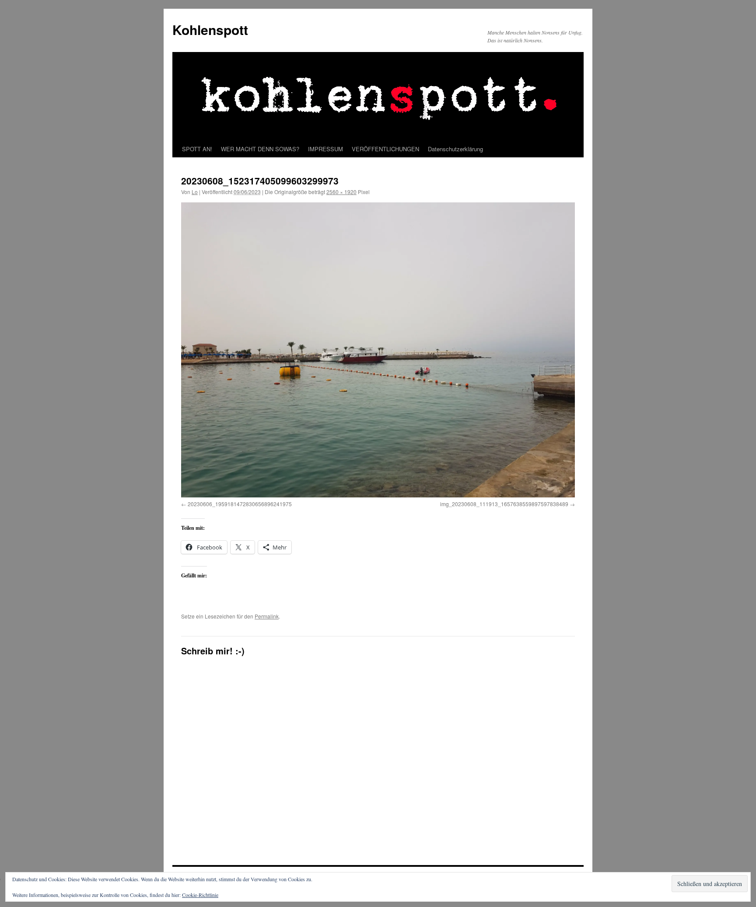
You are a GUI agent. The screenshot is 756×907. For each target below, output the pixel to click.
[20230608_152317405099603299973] (378, 349)
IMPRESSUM (325, 149)
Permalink (267, 616)
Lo (195, 191)
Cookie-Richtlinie (200, 894)
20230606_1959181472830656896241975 (240, 503)
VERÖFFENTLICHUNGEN (385, 149)
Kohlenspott (210, 29)
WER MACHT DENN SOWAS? (260, 149)
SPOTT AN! (197, 149)
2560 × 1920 (341, 191)
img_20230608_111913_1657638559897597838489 (504, 503)
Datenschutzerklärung (455, 149)
